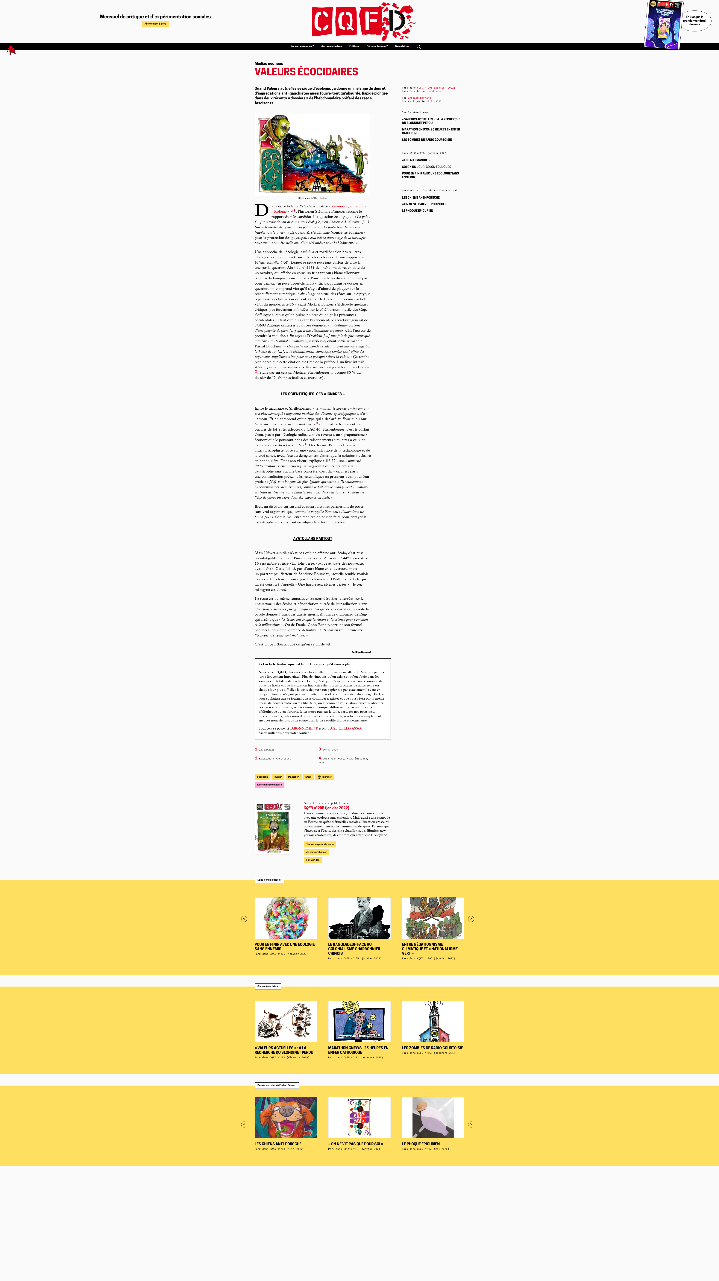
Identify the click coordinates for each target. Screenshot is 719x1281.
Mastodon (293, 777)
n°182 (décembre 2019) (289, 1057)
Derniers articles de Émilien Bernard (276, 1085)
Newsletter (402, 46)
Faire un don (312, 860)
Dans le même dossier (269, 880)
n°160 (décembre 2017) (437, 1053)
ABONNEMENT (304, 728)
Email (308, 777)
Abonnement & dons (155, 24)
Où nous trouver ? (377, 46)
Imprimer (326, 777)
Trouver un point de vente (320, 844)
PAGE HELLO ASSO (344, 728)
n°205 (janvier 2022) (326, 808)
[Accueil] (359, 21)
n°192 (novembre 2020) (363, 1057)
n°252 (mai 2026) (433, 1149)
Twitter (278, 777)
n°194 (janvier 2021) (363, 1149)
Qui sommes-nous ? (302, 46)
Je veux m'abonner (316, 852)
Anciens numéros (331, 46)
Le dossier (435, 91)
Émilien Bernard (419, 98)
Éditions (354, 46)
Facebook (262, 777)
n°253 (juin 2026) (286, 1149)
